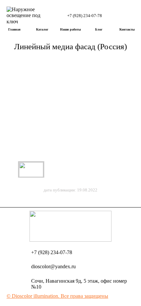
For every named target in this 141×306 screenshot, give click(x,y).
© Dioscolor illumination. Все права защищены (57, 296)
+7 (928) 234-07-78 (84, 15)
